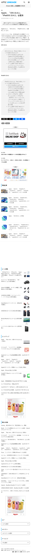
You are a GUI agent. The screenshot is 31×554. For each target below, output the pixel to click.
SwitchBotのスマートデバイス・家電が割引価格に (13, 478)
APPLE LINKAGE (10, 548)
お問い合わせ (7, 550)
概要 (2, 550)
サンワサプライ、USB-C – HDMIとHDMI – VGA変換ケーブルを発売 (15, 160)
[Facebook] (22, 119)
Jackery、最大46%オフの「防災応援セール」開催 (13, 425)
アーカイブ (13, 550)
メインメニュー (28, 2)
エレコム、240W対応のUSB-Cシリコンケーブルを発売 (15, 455)
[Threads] (10, 119)
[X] (4, 119)
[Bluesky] (16, 119)
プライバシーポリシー (21, 550)
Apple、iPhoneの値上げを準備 (8, 461)
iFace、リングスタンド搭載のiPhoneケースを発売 (13, 452)
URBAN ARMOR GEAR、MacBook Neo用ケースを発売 (15, 488)
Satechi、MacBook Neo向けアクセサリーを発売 (13, 485)
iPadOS (7, 123)
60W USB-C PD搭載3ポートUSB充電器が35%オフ (14, 153)
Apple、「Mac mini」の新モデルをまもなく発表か (13, 432)
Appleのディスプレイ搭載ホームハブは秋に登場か (13, 458)
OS (2, 10)
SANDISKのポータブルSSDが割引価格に (11, 466)
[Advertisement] (15, 254)
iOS (3, 123)
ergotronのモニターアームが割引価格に (11, 463)
